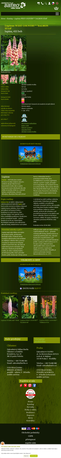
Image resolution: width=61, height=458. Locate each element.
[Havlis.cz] (13, 5)
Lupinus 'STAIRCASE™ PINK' (10, 320)
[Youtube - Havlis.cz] (25, 386)
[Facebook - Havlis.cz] (34, 386)
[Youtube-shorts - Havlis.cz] (21, 386)
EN (57, 3)
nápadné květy (26, 130)
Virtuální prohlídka (40, 340)
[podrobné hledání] (38, 3)
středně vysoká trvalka (29, 132)
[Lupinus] (10, 307)
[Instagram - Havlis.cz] (30, 386)
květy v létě (25, 126)
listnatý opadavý (27, 128)
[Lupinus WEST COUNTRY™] (29, 307)
